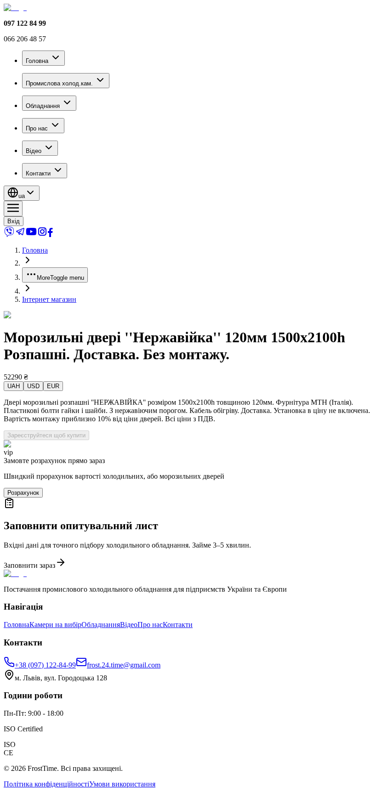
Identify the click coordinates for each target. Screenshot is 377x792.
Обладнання (43, 105)
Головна (37, 60)
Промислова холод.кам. (59, 83)
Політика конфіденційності (46, 784)
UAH (13, 386)
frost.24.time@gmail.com (123, 665)
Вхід (13, 221)
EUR (53, 386)
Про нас (37, 128)
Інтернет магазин (49, 299)
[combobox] (22, 193)
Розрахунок (23, 492)
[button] (188, 534)
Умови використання (122, 784)
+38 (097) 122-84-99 (45, 665)
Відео (33, 150)
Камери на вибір (55, 624)
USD (33, 386)
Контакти (38, 173)
